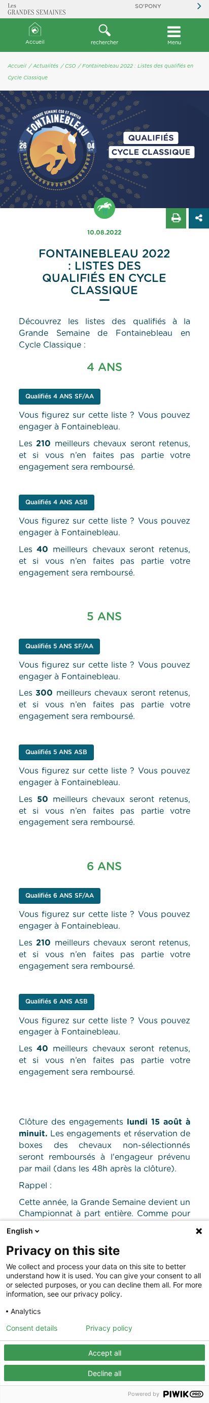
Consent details (31, 1328)
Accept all (104, 1353)
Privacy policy (109, 1328)
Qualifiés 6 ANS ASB (56, 1001)
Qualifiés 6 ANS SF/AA (59, 896)
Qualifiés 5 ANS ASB (56, 752)
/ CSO (68, 66)
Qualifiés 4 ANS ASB (56, 502)
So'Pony (148, 6)
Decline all (104, 1373)
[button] (104, 35)
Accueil (35, 42)
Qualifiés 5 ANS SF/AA (59, 646)
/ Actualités (43, 66)
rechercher (104, 42)
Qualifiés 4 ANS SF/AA (59, 396)
